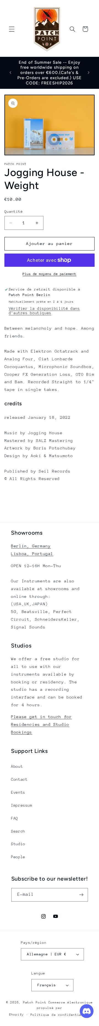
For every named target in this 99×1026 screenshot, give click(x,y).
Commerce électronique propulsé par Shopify (51, 1008)
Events (18, 792)
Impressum (21, 805)
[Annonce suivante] (88, 73)
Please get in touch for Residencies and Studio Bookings (41, 724)
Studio (18, 844)
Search (18, 831)
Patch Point (34, 1002)
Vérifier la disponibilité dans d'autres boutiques (44, 310)
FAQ (14, 818)
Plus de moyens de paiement (49, 274)
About (17, 766)
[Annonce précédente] (10, 73)
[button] (11, 29)
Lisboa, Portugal (32, 553)
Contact (19, 779)
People (18, 857)
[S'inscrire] (81, 895)
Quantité (13, 211)
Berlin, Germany (31, 545)
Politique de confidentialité (60, 1015)
